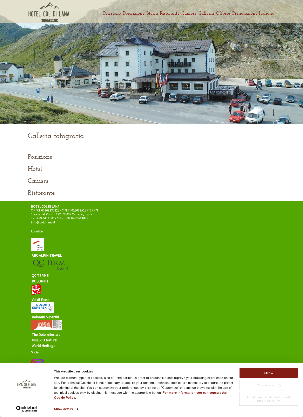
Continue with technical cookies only (268, 398)
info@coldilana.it (43, 222)
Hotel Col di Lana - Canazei (49, 12)
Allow (268, 373)
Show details (63, 409)
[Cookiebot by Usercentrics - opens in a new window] (27, 409)
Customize (266, 385)
